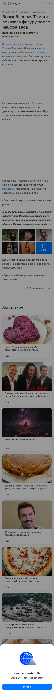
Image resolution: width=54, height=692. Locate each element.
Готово (27, 686)
